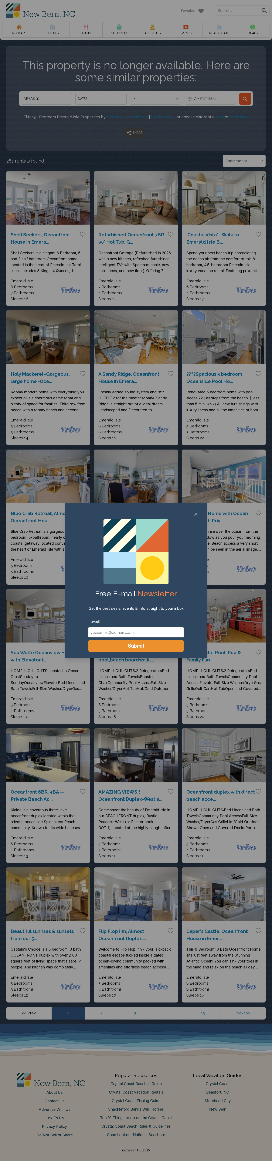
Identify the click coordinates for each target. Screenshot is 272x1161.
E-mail (94, 622)
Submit (136, 646)
